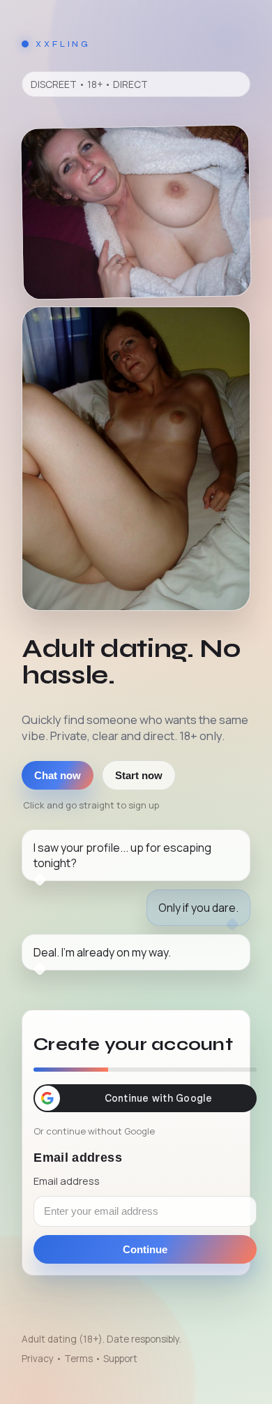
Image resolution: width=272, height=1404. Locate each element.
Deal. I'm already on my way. (102, 952)
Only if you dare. (198, 907)
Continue (145, 1249)
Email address (66, 1181)
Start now (139, 775)
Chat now (57, 775)
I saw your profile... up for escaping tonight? (122, 855)
